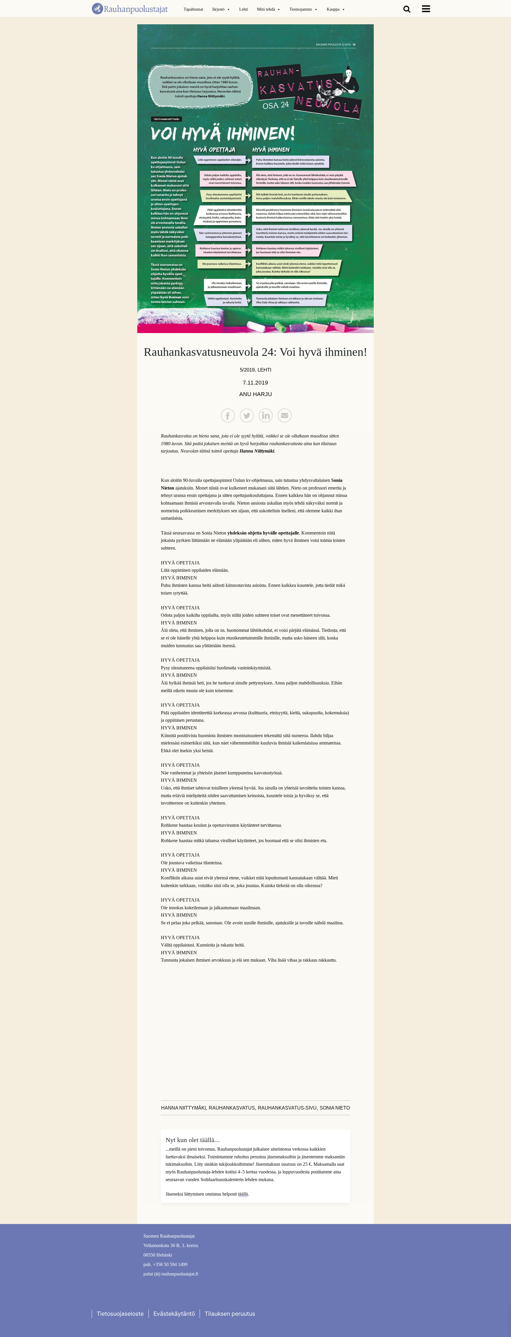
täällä (243, 1193)
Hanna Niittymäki (183, 1107)
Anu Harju (255, 394)
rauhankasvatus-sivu (287, 1107)
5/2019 (247, 370)
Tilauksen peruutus (230, 1313)
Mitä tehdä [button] (266, 9)
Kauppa (333, 9)
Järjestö (218, 9)
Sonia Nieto (335, 1107)
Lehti (243, 9)
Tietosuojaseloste (120, 1313)
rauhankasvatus (232, 1107)
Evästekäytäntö (174, 1313)
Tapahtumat (193, 9)
